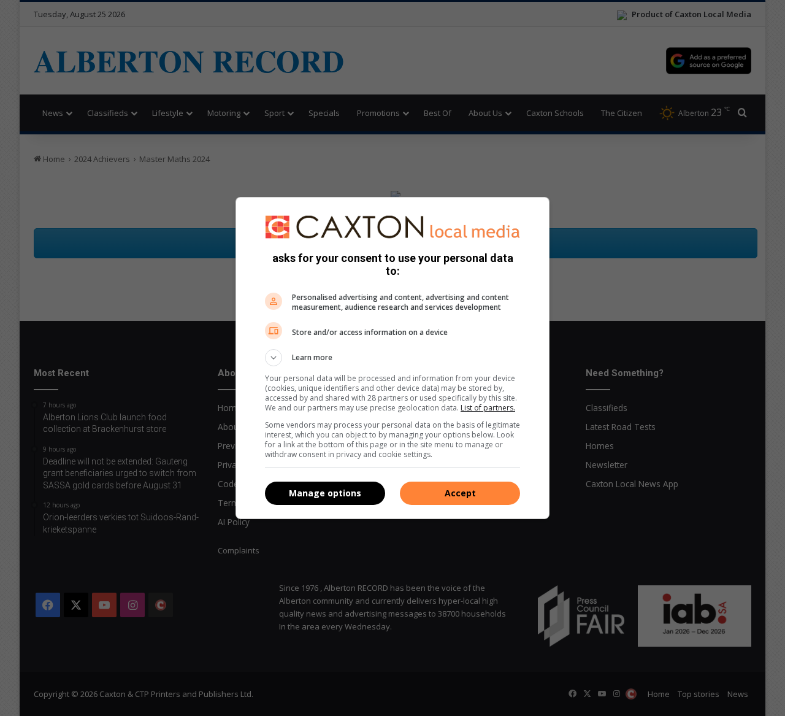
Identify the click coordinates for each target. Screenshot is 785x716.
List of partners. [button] (488, 407)
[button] (392, 357)
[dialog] (393, 358)
